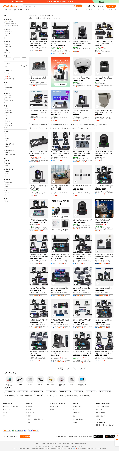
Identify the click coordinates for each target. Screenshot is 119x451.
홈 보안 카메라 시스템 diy (105, 391)
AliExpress (36, 443)
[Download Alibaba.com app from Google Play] (110, 436)
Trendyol (77, 443)
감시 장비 (42, 15)
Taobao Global (66, 443)
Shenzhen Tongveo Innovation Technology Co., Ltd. (38, 48)
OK (24, 59)
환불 (74, 416)
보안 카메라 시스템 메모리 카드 (60, 124)
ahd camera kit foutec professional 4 (39, 124)
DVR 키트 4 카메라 (52, 391)
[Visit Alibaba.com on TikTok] (113, 425)
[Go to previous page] (58, 368)
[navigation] (15, 192)
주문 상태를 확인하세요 (102, 412)
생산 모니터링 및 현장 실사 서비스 (34, 419)
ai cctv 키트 (44, 128)
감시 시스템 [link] (50, 15)
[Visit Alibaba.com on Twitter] (103, 425)
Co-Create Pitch (7, 409)
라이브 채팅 (76, 409)
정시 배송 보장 (30, 412)
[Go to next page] (84, 368)
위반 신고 (75, 422)
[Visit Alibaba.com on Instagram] (107, 425)
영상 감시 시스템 (59, 395)
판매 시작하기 (99, 409)
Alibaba (30, 15)
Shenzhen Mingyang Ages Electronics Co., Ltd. (60, 118)
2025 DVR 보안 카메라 (72, 395)
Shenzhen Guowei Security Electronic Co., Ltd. (82, 85)
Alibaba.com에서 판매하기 (102, 406)
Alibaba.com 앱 (73, 436)
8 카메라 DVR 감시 (103, 124)
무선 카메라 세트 (55, 128)
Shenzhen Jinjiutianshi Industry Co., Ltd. (38, 84)
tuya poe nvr (34, 128)
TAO (72, 443)
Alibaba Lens (12, 436)
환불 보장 (28, 409)
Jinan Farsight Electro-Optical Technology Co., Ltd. (104, 118)
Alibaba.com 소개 (7, 403)
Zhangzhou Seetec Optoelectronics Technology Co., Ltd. (82, 50)
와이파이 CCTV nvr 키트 (65, 391)
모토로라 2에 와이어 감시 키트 (25, 395)
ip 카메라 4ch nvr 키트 (38, 391)
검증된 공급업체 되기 (101, 416)
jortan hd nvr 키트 (92, 391)
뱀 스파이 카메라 (10, 395)
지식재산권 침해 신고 (78, 419)
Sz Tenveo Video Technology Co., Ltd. (60, 51)
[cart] (94, 6)
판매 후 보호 (29, 416)
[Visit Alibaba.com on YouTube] (110, 425)
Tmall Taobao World (51, 443)
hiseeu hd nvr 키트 (24, 391)
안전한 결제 (29, 406)
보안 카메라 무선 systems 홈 (87, 128)
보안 (36, 15)
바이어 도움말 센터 (77, 406)
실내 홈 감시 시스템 (11, 391)
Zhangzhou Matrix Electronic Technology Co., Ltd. (38, 117)
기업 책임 (5, 412)
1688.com (42, 443)
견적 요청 (52, 409)
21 (81, 368)
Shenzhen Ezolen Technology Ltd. (103, 85)
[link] (117, 436)
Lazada (59, 443)
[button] (74, 6)
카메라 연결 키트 (79, 391)
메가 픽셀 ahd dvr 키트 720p (70, 128)
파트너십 (98, 419)
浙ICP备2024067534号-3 (100, 448)
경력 (4, 416)
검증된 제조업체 (54, 406)
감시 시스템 (39, 395)
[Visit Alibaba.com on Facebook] (97, 425)
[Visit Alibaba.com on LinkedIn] (100, 425)
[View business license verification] (74, 448)
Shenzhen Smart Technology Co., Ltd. (38, 160)
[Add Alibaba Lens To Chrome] (25, 436)
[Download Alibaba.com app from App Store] (98, 436)
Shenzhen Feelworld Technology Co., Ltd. (82, 118)
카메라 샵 (49, 395)
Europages (83, 443)
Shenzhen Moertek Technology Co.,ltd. (104, 51)
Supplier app (59, 436)
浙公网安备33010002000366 (86, 448)
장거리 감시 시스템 (75, 124)
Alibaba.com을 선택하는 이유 (10, 406)
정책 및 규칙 (29, 422)
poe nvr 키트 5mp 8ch (89, 124)
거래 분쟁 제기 (76, 412)
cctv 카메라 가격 (85, 395)
